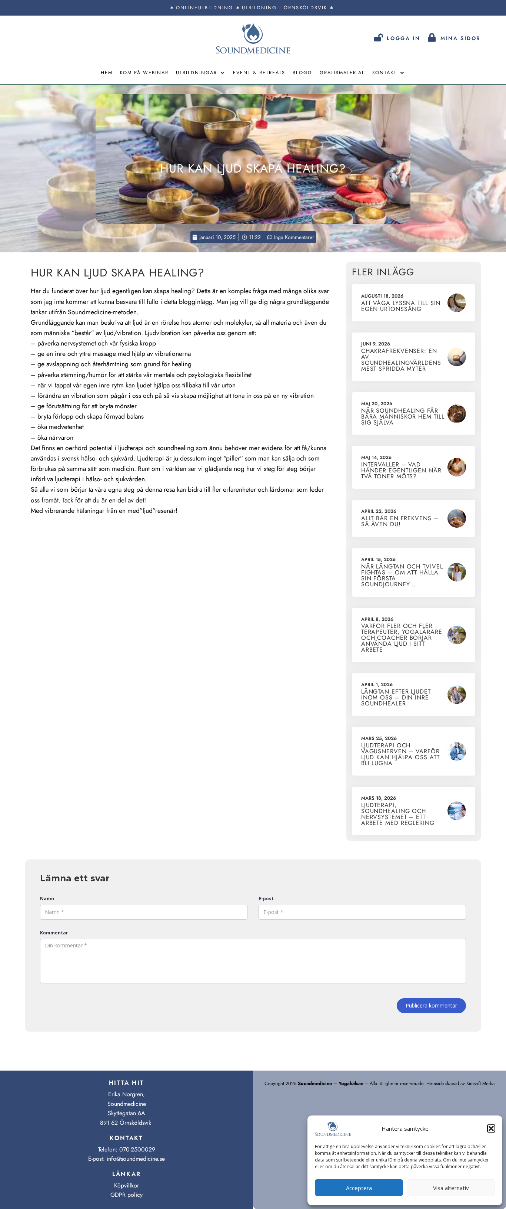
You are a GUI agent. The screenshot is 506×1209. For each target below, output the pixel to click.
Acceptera (359, 1188)
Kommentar (54, 933)
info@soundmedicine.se (136, 1158)
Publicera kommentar (431, 1005)
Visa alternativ (451, 1188)
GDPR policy (126, 1194)
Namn (47, 898)
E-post (266, 898)
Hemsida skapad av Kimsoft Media (460, 1083)
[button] (491, 1128)
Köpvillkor (126, 1185)
